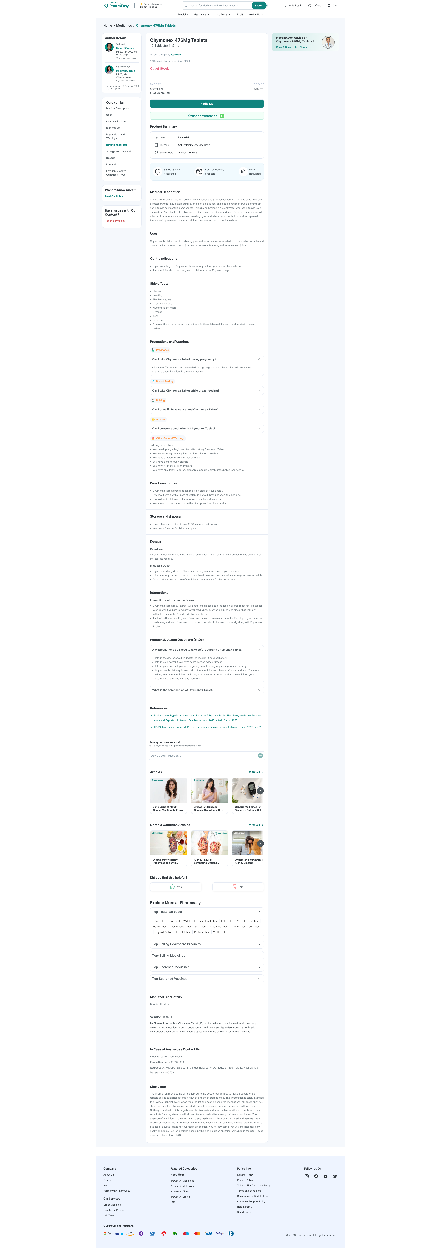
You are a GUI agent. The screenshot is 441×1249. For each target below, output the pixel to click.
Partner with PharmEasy (116, 1190)
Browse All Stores (180, 1196)
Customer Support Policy (251, 1201)
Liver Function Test (180, 926)
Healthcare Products (114, 1209)
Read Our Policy (114, 196)
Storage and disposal (118, 151)
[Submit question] (260, 755)
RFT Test (186, 932)
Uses (109, 114)
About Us (108, 1174)
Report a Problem (115, 220)
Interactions (113, 164)
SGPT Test (200, 926)
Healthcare (200, 14)
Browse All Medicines (182, 1180)
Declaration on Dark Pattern (252, 1196)
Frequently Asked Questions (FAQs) (116, 172)
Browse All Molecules (182, 1186)
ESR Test (226, 921)
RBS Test (240, 921)
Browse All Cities (179, 1191)
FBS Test (254, 921)
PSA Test (158, 921)
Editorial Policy (245, 1174)
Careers (107, 1179)
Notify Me (206, 103)
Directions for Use (116, 144)
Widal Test (189, 921)
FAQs (173, 1202)
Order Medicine (112, 1204)
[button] (224, 5)
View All (255, 772)
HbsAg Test (173, 921)
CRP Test (254, 926)
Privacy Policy (245, 1179)
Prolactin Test (202, 932)
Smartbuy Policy (246, 1212)
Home (107, 25)
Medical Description (117, 108)
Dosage (110, 157)
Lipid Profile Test (208, 921)
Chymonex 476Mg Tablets (156, 25)
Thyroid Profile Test (166, 932)
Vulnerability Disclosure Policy (254, 1185)
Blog (105, 1185)
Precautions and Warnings (115, 136)
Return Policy (244, 1206)
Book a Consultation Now (290, 47)
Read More (176, 54)
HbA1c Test (159, 926)
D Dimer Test (237, 926)
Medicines (124, 25)
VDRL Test (219, 932)
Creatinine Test (218, 926)
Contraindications (116, 121)
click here (155, 1134)
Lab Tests (221, 14)
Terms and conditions (249, 1190)
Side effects (113, 127)
